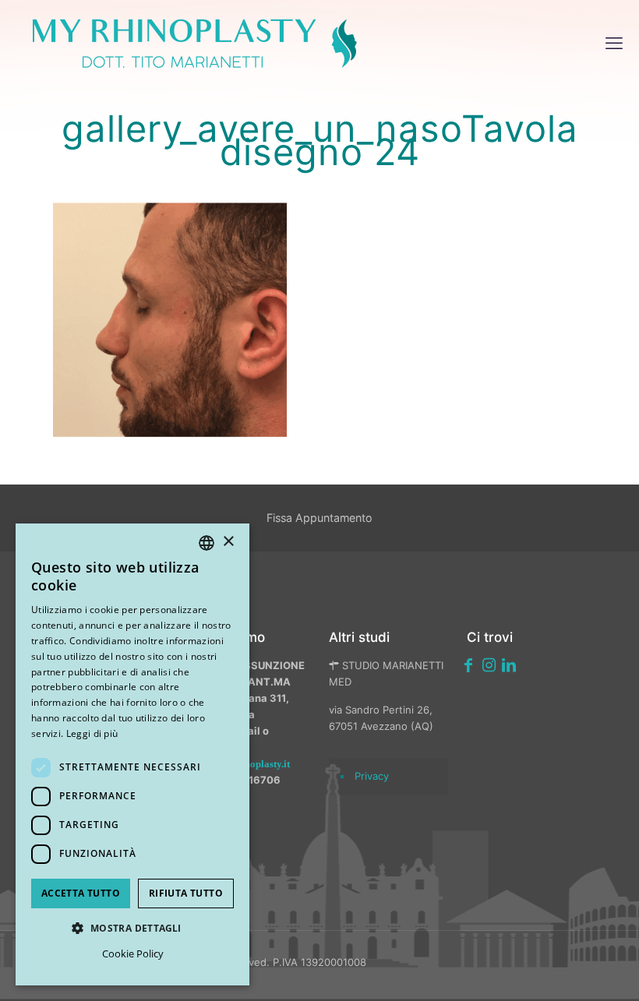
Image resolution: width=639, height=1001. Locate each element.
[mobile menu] (614, 43)
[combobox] (206, 543)
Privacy (372, 776)
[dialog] (132, 754)
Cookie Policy (133, 953)
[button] (132, 928)
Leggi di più (92, 733)
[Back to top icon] (544, 969)
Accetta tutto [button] (80, 893)
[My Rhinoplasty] (195, 43)
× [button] (228, 542)
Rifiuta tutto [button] (186, 893)
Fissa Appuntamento (319, 517)
